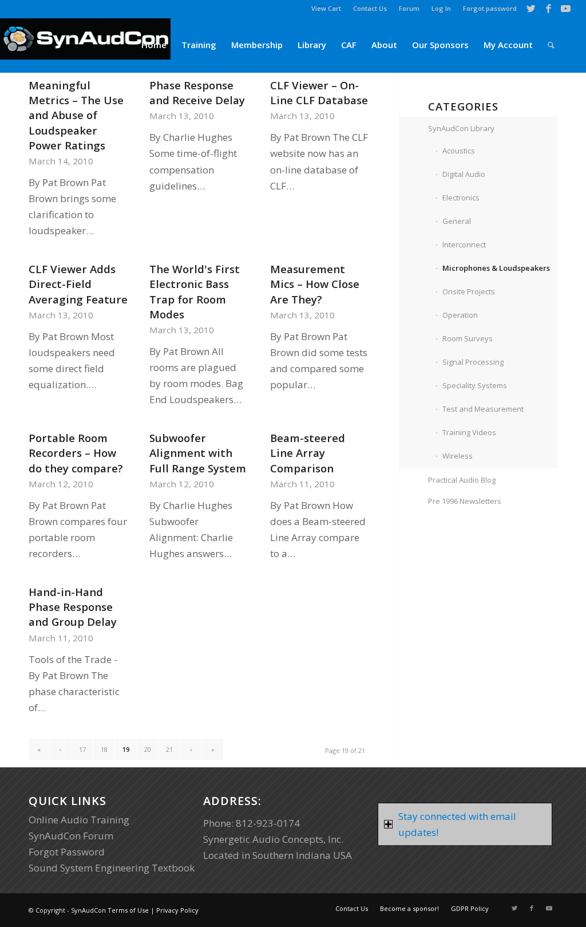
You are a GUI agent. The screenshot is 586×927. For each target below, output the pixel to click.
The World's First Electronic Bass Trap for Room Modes (194, 291)
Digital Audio (463, 174)
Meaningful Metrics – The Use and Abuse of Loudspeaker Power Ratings (76, 115)
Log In (441, 8)
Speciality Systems (474, 385)
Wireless (457, 456)
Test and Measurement (483, 409)
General (456, 221)
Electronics (461, 197)
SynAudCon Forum (71, 835)
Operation (460, 315)
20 (147, 749)
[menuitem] (326, 8)
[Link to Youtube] (566, 8)
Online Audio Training (79, 819)
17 (82, 749)
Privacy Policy (177, 910)
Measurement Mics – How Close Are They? (314, 284)
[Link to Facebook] (548, 8)
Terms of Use (128, 910)
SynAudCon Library (461, 128)
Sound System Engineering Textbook (112, 867)
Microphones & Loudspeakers (496, 268)
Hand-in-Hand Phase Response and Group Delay (73, 607)
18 (104, 749)
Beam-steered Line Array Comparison (307, 453)
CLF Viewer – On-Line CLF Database (319, 92)
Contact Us (370, 8)
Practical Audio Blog (462, 480)
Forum (409, 8)
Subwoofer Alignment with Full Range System (197, 453)
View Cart (326, 8)
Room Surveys (467, 338)
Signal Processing (473, 362)
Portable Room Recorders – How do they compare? (76, 453)
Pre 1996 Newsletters (464, 501)
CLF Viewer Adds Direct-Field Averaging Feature (78, 284)
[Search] (551, 45)
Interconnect (464, 244)
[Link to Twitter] (531, 8)
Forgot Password (67, 851)
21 (169, 749)
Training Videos (469, 432)
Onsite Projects (468, 291)
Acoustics (458, 150)
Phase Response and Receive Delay (197, 92)
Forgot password (490, 8)
